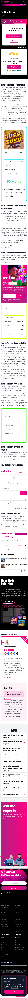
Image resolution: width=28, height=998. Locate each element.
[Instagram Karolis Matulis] (11, 653)
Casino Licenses (4, 926)
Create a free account (14, 36)
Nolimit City (17, 931)
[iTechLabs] (11, 192)
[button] (8, 483)
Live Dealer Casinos (5, 914)
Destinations (3, 952)
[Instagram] (5, 963)
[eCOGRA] (6, 192)
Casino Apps (3, 917)
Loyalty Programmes (5, 919)
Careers (2, 942)
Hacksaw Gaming (18, 929)
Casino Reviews (4, 924)
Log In (14, 41)
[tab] (5, 546)
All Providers (17, 921)
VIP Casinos (3, 912)
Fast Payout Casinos (5, 921)
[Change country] (23, 2)
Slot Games (17, 905)
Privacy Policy (15, 988)
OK (14, 991)
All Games (17, 910)
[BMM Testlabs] (6, 196)
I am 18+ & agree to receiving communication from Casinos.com (12, 300)
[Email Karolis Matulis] (5, 653)
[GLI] (21, 192)
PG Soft (16, 926)
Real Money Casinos (5, 907)
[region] (14, 489)
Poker (16, 917)
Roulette (17, 914)
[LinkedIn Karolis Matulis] (8, 653)
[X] (8, 963)
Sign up (23, 534)
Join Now (13, 888)
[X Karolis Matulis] (17, 653)
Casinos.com (3, 8)
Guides (2, 947)
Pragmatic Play (18, 924)
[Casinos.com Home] (8, 2)
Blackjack (17, 912)
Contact (2, 940)
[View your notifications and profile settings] (25, 499)
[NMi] (11, 196)
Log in (19, 534)
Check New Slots (8, 601)
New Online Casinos (5, 910)
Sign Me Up (20, 295)
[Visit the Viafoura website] (24, 508)
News (2, 949)
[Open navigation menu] (2, 2)
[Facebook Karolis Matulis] (14, 653)
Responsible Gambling (5, 944)
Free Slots (17, 907)
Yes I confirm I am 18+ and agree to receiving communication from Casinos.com (14, 893)
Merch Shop (3, 959)
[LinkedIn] (2, 963)
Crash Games (18, 919)
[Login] (26, 2)
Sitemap (2, 956)
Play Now (14, 67)
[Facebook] (11, 963)
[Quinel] (16, 192)
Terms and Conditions (9, 972)
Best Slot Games (11, 8)
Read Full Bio (7, 677)
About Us (3, 937)
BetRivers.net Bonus (14, 58)
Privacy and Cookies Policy (20, 972)
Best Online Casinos (5, 905)
